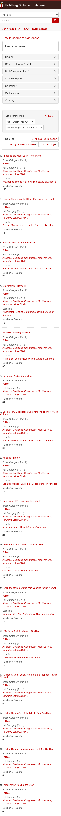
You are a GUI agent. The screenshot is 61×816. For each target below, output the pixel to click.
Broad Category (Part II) (18, 64)
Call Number (12, 93)
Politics (6, 163)
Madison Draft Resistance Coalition (22, 631)
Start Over (49, 116)
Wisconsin (7, 657)
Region (9, 57)
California (25, 483)
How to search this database (20, 38)
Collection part (13, 78)
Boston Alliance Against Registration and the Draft (28, 199)
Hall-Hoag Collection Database (14, 5)
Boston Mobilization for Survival (19, 242)
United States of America (43, 181)
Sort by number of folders (22, 144)
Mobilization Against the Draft (19, 784)
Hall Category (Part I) (17, 71)
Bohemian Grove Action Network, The (23, 544)
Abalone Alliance (11, 457)
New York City (9, 613)
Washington (8, 311)
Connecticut (21, 358)
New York (23, 613)
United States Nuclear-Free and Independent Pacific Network (28, 676)
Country (9, 100)
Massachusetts (18, 225)
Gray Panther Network (14, 285)
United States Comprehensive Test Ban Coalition (29, 749)
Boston (6, 225)
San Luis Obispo (10, 483)
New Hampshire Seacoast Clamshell (21, 501)
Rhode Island (22, 181)
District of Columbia (26, 311)
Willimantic (7, 358)
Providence (8, 181)
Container (10, 86)
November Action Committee (17, 375)
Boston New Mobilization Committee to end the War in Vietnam (29, 413)
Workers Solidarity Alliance (16, 332)
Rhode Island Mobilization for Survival (22, 155)
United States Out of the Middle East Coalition (27, 713)
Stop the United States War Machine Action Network (30, 587)
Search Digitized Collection (24, 28)
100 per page (48, 144)
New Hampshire (10, 527)
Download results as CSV (45, 138)
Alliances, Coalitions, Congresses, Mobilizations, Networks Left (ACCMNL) (27, 172)
